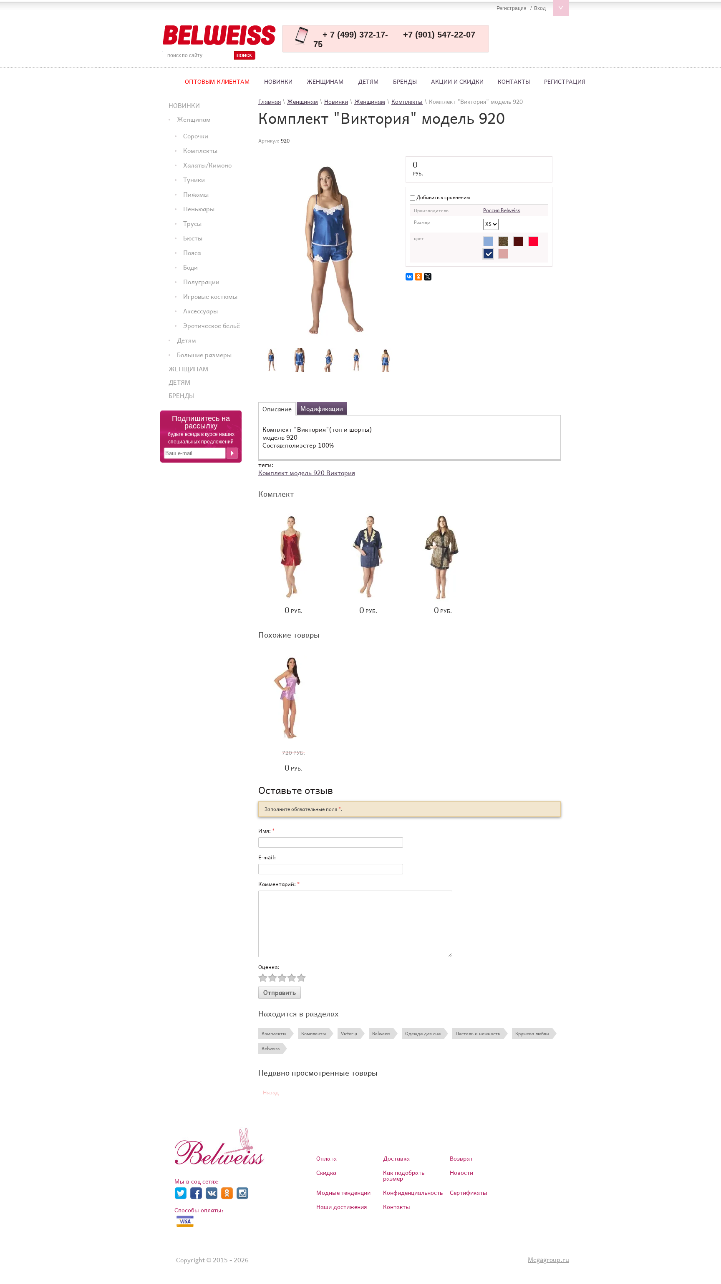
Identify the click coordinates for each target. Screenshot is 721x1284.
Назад (271, 1092)
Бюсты (192, 238)
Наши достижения (341, 1206)
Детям (368, 81)
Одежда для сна (423, 1033)
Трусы (192, 223)
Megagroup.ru (548, 1259)
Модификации (321, 408)
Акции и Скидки (457, 81)
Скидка (326, 1172)
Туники (194, 179)
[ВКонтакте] (409, 276)
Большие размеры (204, 354)
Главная (269, 101)
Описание (277, 409)
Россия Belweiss (501, 210)
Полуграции (201, 281)
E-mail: (267, 857)
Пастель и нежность (478, 1033)
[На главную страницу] (219, 35)
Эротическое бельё (211, 325)
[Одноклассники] (418, 276)
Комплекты (200, 150)
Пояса (192, 252)
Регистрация (564, 81)
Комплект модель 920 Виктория (306, 472)
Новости (461, 1172)
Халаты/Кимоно (207, 165)
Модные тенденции (343, 1192)
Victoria (349, 1033)
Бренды (405, 81)
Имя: (266, 830)
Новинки (278, 81)
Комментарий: (279, 884)
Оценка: (268, 966)
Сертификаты (468, 1192)
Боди (190, 267)
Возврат (461, 1158)
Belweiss (381, 1033)
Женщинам (325, 81)
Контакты (514, 81)
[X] (427, 276)
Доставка (396, 1158)
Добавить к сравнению (442, 197)
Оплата (326, 1158)
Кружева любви (532, 1033)
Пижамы (196, 194)
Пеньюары (198, 209)
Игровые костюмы (210, 296)
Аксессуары (200, 311)
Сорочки (195, 136)
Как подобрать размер (403, 1175)
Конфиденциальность (413, 1192)
